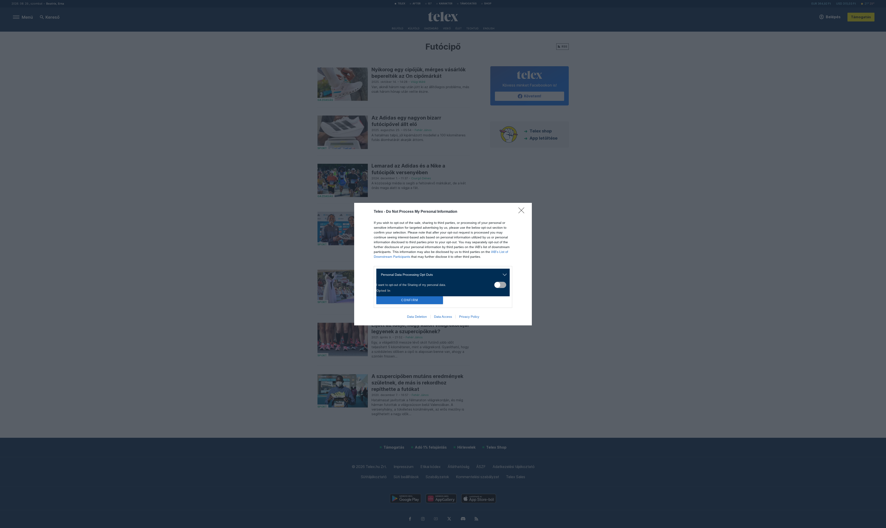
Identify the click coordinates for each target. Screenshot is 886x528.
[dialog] (443, 264)
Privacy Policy (469, 316)
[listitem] (441, 274)
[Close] (522, 211)
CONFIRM (409, 300)
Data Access (443, 316)
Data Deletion (417, 316)
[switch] (500, 285)
